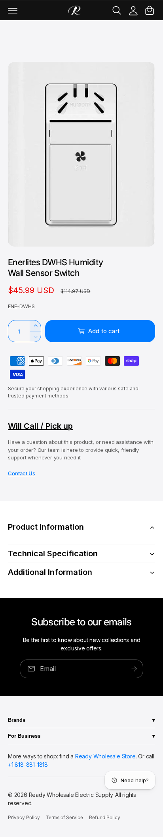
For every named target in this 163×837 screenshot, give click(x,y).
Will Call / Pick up (40, 426)
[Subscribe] (134, 669)
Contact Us (21, 473)
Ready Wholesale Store (105, 756)
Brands (16, 720)
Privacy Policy (24, 817)
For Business (24, 736)
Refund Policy (104, 817)
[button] (12, 10)
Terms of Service (64, 817)
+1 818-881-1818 (28, 764)
